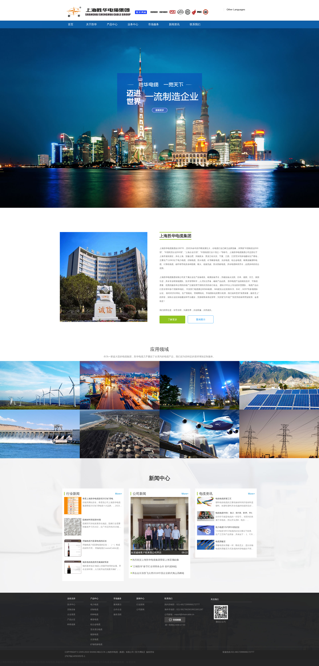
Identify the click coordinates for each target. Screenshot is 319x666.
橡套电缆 (94, 619)
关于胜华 (91, 24)
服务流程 (117, 614)
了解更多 (172, 319)
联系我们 (195, 24)
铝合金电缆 (95, 624)
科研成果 (71, 624)
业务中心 (133, 24)
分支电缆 (94, 639)
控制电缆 (94, 609)
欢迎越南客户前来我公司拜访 (159, 552)
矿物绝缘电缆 (96, 644)
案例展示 (200, 319)
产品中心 (112, 24)
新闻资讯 (174, 24)
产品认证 (71, 619)
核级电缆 (94, 634)
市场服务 (153, 24)
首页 (70, 24)
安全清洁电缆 (96, 629)
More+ (118, 493)
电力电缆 (94, 604)
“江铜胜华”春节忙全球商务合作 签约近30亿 (154, 566)
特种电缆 (94, 614)
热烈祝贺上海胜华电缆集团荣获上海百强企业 (155, 559)
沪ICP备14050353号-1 (75, 656)
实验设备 (71, 609)
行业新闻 (140, 604)
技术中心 (71, 604)
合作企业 (117, 609)
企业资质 (71, 614)
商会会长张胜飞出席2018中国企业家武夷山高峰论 (158, 573)
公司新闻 (140, 609)
